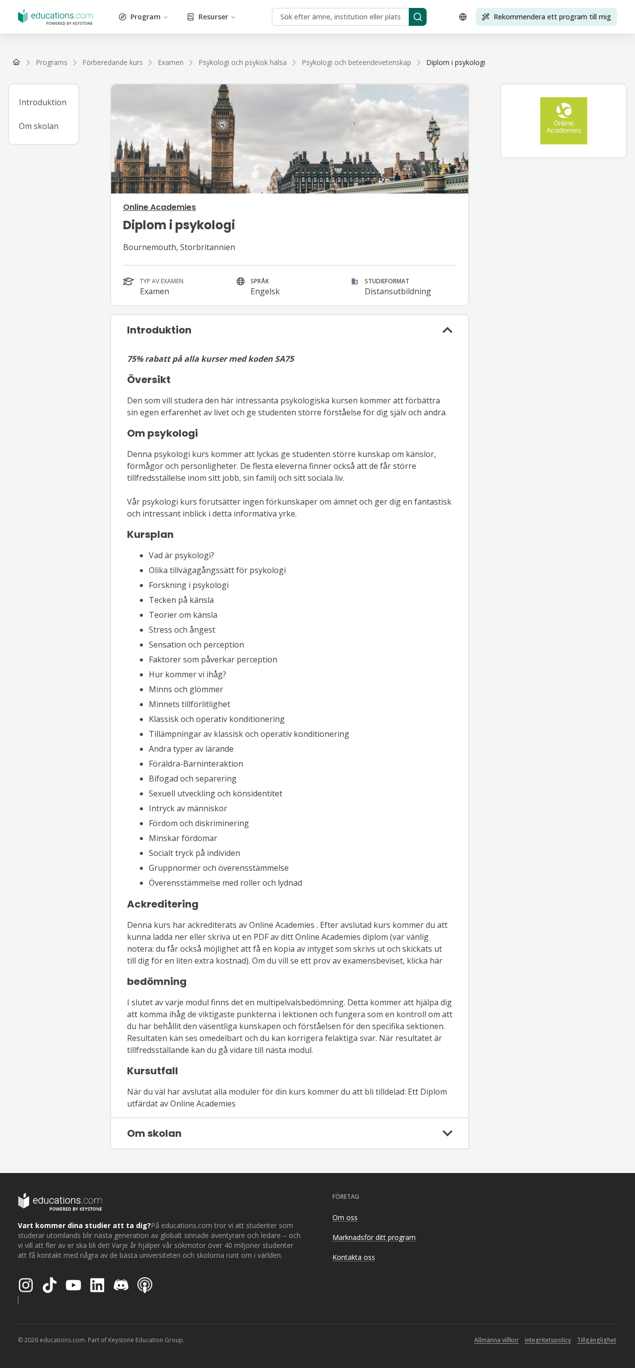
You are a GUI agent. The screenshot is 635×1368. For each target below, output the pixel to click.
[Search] (418, 17)
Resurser (213, 16)
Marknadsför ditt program (374, 1237)
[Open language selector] (463, 17)
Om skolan (39, 126)
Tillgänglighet (596, 1340)
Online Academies (159, 207)
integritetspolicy (548, 1340)
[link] (455, 62)
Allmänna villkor (496, 1340)
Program (145, 16)
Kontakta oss (353, 1257)
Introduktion (42, 102)
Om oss (345, 1217)
